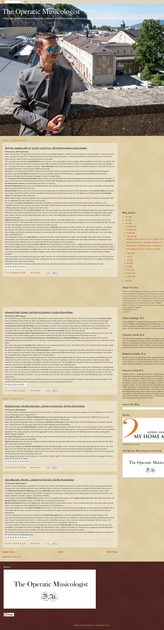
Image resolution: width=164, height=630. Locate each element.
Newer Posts (8, 552)
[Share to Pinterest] (56, 273)
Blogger (107, 625)
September (131, 236)
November (130, 230)
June (129, 260)
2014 (127, 281)
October (130, 233)
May (128, 263)
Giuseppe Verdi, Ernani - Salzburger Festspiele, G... (144, 242)
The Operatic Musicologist (41, 11)
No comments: (35, 273)
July (128, 256)
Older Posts (112, 552)
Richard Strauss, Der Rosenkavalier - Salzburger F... (144, 246)
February (130, 273)
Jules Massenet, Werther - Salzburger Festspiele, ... (144, 249)
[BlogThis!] (49, 273)
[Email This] (47, 273)
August (129, 253)
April (128, 266)
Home (60, 552)
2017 (127, 217)
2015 (127, 223)
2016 (127, 220)
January (130, 276)
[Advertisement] (60, 292)
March (129, 270)
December (130, 226)
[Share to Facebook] (53, 273)
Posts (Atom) (16, 557)
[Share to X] (51, 273)
